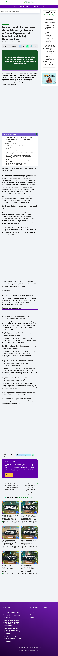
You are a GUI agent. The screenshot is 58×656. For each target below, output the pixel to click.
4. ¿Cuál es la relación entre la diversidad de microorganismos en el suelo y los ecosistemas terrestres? (19, 157)
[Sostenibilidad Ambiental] (29, 2)
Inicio (15, 6)
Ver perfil (9, 475)
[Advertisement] (20, 17)
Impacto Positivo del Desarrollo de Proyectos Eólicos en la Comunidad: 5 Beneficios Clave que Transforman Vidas (28, 568)
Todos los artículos (38, 6)
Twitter (28, 455)
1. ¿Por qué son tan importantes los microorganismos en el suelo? (15, 146)
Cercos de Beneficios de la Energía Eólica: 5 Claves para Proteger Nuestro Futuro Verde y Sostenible (10, 542)
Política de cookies (34, 650)
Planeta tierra (7, 10)
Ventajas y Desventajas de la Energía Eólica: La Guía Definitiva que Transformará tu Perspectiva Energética (10, 517)
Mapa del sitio (47, 607)
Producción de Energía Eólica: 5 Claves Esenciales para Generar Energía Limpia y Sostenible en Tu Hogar (50, 23)
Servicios (28, 6)
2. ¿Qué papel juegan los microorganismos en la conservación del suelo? (19, 149)
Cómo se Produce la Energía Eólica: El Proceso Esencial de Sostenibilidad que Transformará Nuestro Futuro (29, 517)
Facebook (20, 455)
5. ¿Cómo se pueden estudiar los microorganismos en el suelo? (20, 160)
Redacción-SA (7, 41)
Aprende (21, 6)
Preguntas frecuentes (11, 143)
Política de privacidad (24, 650)
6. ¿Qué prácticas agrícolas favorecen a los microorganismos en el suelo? (17, 163)
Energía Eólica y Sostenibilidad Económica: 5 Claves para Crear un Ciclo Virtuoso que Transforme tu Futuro (9, 568)
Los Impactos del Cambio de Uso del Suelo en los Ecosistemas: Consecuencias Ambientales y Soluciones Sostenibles (28, 489)
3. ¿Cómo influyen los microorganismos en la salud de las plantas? (20, 152)
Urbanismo (33, 614)
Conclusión (8, 141)
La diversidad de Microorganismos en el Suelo (17, 139)
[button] (6, 2)
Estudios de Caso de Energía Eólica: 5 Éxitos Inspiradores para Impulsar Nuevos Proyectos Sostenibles (28, 542)
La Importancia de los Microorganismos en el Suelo (18, 137)
